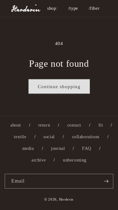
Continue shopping (59, 86)
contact (74, 125)
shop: (52, 8)
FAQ (86, 148)
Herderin (66, 199)
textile (20, 136)
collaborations (85, 136)
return (44, 125)
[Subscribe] (106, 181)
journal (58, 148)
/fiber (94, 8)
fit (100, 125)
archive (38, 160)
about (15, 125)
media (28, 148)
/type (73, 8)
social (49, 136)
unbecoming (75, 160)
